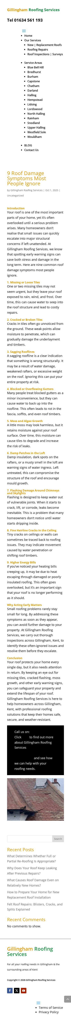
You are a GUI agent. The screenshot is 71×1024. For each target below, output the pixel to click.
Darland (32, 90)
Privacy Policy (49, 1012)
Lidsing (32, 104)
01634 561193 (40, 732)
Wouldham (34, 137)
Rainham (33, 118)
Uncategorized (15, 195)
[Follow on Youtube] (23, 990)
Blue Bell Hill (35, 67)
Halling (31, 95)
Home (28, 36)
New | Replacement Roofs (44, 45)
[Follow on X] (16, 990)
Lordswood (34, 109)
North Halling (36, 114)
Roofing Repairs (37, 49)
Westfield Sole (36, 132)
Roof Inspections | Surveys (45, 54)
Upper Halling (36, 127)
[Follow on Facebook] (10, 990)
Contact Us (31, 150)
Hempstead (35, 100)
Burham (32, 77)
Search (58, 838)
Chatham (33, 86)
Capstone (33, 81)
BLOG (28, 145)
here (25, 737)
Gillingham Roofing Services (27, 190)
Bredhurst (34, 72)
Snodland (33, 123)
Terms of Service (51, 1007)
